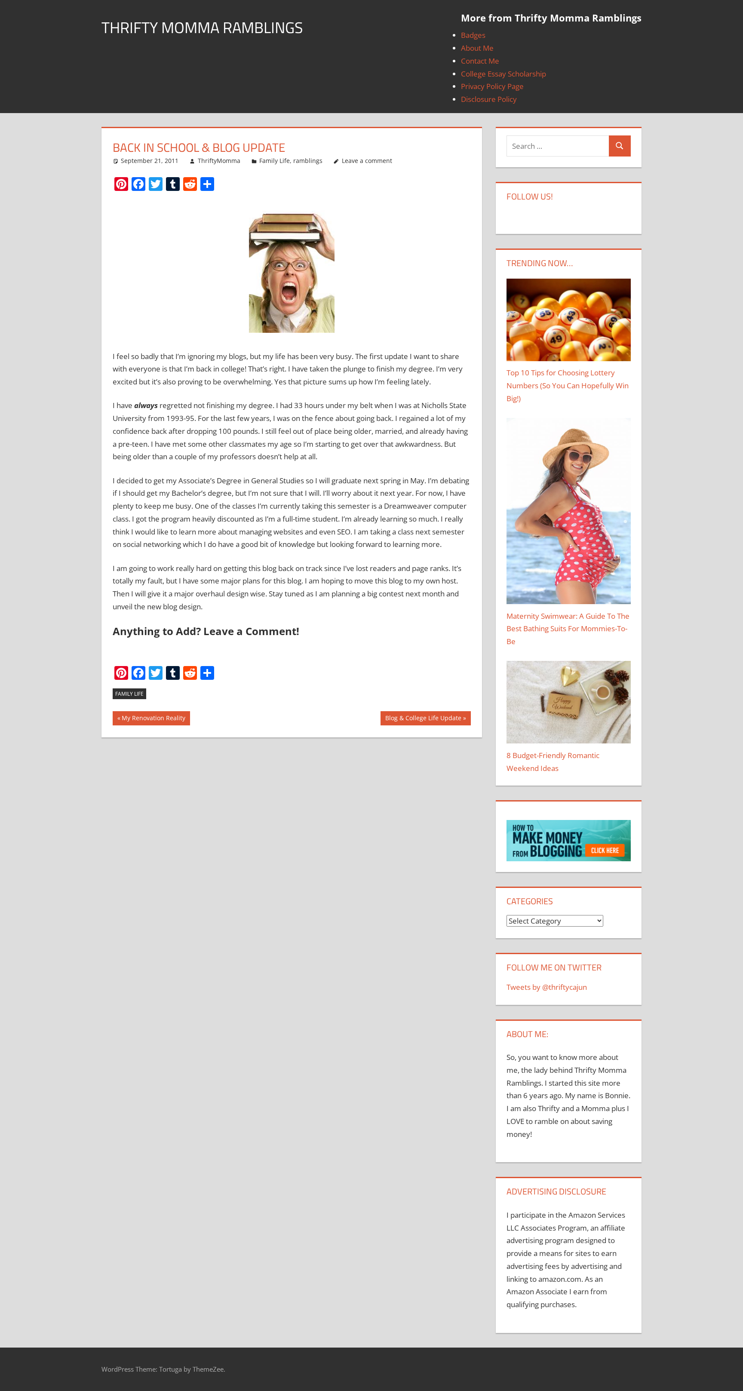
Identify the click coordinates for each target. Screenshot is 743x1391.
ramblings (307, 161)
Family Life (274, 161)
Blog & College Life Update (423, 719)
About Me (477, 48)
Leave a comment (367, 161)
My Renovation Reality (153, 719)
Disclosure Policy (489, 99)
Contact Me (480, 61)
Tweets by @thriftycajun (547, 987)
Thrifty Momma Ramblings (202, 27)
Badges (473, 35)
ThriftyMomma (219, 161)
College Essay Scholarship (503, 74)
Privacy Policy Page (492, 86)
